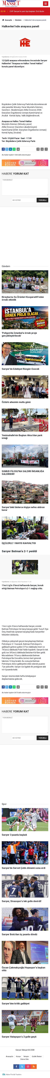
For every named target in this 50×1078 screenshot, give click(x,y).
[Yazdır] (18, 149)
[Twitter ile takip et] (22, 1066)
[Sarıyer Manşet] (11, 3)
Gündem (18, 20)
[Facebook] (3, 149)
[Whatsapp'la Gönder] (14, 149)
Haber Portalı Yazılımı (13, 1074)
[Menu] (46, 3)
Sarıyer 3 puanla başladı (19, 11)
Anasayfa (8, 20)
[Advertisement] (25, 84)
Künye (18, 1056)
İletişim (26, 1056)
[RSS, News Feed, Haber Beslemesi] (34, 1066)
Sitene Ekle (24, 1059)
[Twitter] (6, 149)
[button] (38, 149)
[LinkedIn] (10, 149)
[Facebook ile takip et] (16, 1066)
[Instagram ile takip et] (28, 1066)
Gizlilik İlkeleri (37, 1056)
